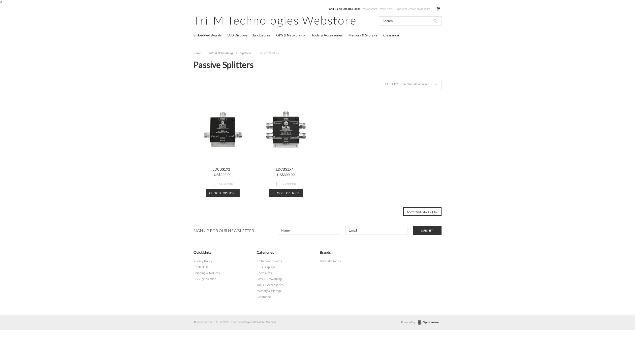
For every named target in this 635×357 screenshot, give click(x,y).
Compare (226, 183)
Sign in (400, 8)
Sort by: (392, 84)
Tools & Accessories (327, 35)
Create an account (419, 8)
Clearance (391, 35)
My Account (370, 8)
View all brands (330, 261)
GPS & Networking (290, 35)
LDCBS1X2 (221, 169)
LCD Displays (237, 35)
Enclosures (261, 35)
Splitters (245, 53)
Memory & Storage (363, 35)
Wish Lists (386, 8)
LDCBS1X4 (284, 169)
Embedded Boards (207, 35)
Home (197, 53)
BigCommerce (430, 322)
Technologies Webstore (275, 20)
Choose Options (222, 193)
